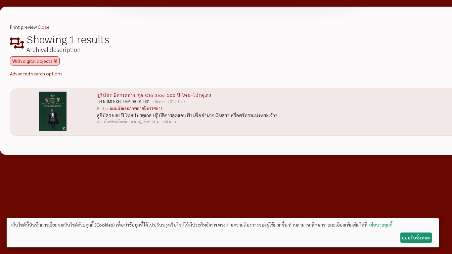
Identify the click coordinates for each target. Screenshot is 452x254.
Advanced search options (36, 73)
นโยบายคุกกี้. (381, 225)
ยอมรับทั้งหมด (416, 237)
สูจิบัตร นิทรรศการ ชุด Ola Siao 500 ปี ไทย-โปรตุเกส (154, 95)
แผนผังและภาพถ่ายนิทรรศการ (136, 108)
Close (44, 27)
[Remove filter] (55, 61)
